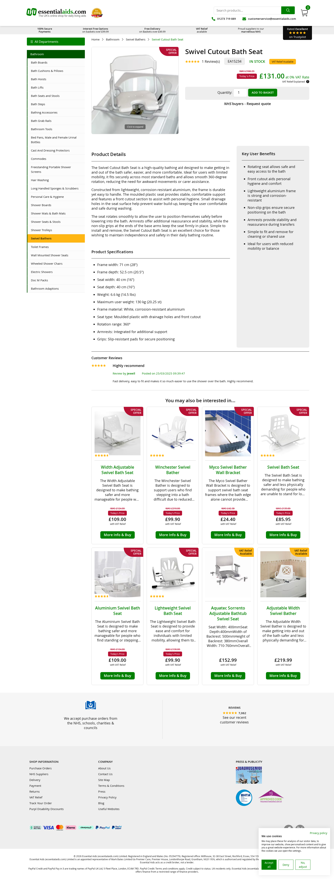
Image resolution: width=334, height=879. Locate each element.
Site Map (104, 780)
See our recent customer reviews (234, 719)
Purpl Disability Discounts (46, 809)
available (202, 30)
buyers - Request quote (247, 103)
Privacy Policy (107, 797)
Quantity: (224, 92)
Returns (34, 791)
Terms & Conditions (111, 786)
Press (101, 791)
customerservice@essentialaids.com (272, 19)
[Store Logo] (56, 13)
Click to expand (135, 126)
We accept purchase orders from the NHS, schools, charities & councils (90, 723)
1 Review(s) (211, 61)
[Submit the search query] (288, 10)
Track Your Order (40, 803)
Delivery (34, 780)
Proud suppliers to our (251, 30)
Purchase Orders (40, 768)
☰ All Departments (44, 42)
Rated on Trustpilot (297, 33)
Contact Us (105, 774)
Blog (101, 803)
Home (95, 39)
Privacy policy (318, 833)
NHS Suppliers (38, 774)
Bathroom (112, 39)
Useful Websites (108, 809)
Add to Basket (263, 92)
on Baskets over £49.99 (152, 30)
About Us (104, 768)
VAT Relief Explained (293, 81)
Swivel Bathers (135, 39)
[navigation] (56, 42)
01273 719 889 (226, 19)
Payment (35, 786)
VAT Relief (35, 797)
